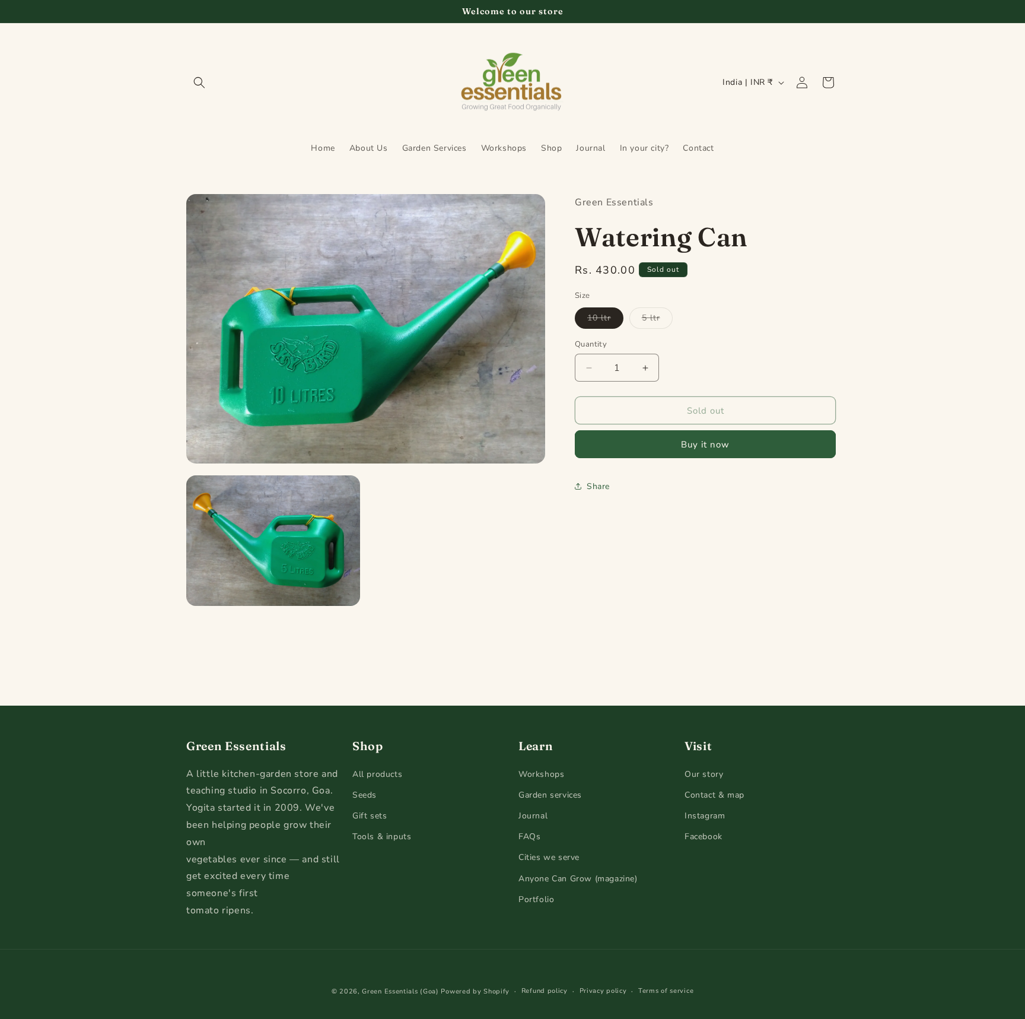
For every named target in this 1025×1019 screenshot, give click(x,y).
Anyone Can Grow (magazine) (578, 878)
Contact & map (714, 795)
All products (377, 774)
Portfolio (536, 899)
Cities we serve (549, 858)
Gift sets (369, 816)
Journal (532, 816)
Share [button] (598, 486)
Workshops (541, 774)
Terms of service (665, 990)
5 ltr (657, 320)
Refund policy (544, 990)
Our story (704, 774)
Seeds (364, 795)
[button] (199, 82)
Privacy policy (603, 990)
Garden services (550, 795)
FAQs (529, 837)
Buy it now (705, 444)
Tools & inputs (381, 837)
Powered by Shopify (475, 991)
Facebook (703, 837)
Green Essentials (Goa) (400, 991)
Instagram (705, 816)
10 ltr (605, 320)
